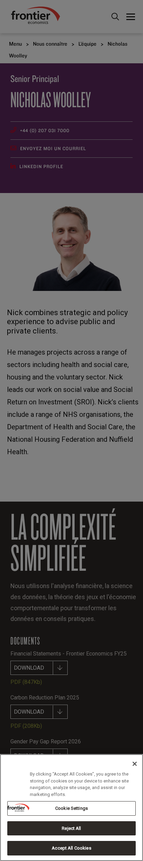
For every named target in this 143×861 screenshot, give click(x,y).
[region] (71, 807)
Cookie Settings (71, 808)
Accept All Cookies (71, 848)
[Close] (134, 763)
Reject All (71, 828)
